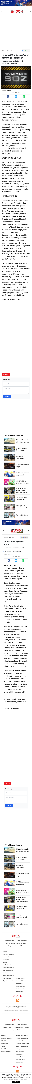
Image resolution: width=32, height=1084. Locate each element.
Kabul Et (16, 1082)
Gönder (7, 396)
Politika (11, 51)
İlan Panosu (19, 991)
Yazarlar (5, 962)
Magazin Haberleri (8, 980)
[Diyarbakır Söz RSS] (17, 1000)
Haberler (4, 51)
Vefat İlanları (19, 983)
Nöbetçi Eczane (20, 978)
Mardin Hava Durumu (8, 975)
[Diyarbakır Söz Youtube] (21, 996)
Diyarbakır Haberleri (8, 954)
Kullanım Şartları (22, 940)
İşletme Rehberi (20, 986)
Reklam (22, 946)
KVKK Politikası (10, 940)
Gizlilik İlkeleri (10, 943)
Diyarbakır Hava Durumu (9, 973)
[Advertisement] (16, 32)
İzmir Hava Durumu (8, 970)
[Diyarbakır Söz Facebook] (10, 996)
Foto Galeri (6, 957)
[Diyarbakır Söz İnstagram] (17, 996)
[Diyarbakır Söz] (17, 11)
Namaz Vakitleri (20, 980)
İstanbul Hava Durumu (9, 965)
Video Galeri (6, 959)
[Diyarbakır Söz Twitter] (14, 996)
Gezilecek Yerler (20, 988)
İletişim (16, 946)
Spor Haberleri (7, 978)
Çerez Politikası (21, 943)
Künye (10, 946)
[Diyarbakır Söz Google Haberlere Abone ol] (26, 50)
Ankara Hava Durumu (8, 967)
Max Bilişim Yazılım (23, 1010)
